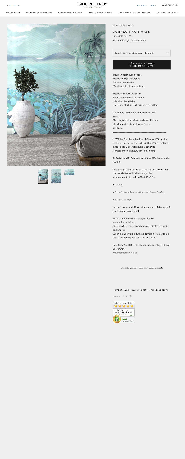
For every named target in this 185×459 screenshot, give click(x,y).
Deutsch (11, 5)
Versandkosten (138, 40)
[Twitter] (127, 296)
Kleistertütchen (123, 199)
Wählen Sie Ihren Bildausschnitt (141, 64)
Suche (154, 5)
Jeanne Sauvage (123, 25)
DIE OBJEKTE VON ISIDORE (135, 12)
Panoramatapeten (70, 12)
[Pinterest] (130, 296)
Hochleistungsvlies (142, 173)
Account (142, 5)
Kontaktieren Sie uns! (126, 252)
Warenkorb (170, 5)
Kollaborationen (100, 12)
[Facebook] (123, 296)
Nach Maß (13, 12)
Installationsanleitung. (124, 222)
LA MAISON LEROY (168, 12)
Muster (118, 184)
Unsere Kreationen (39, 12)
